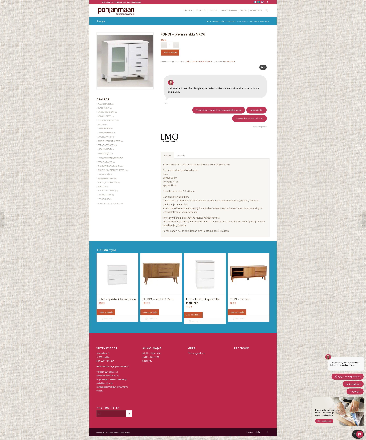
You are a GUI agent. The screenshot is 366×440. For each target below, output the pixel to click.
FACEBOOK (241, 348)
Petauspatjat (104, 153)
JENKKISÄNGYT (105, 149)
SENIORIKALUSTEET (105, 178)
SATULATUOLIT (105, 195)
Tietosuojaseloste (196, 353)
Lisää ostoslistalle (170, 52)
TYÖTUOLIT (104, 199)
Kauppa (101, 21)
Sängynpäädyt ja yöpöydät (110, 158)
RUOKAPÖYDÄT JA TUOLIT (108, 166)
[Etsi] (266, 10)
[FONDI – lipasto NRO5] (2, 220)
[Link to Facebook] (267, 2)
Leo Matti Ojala (229, 61)
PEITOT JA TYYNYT (105, 162)
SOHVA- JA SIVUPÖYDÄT (107, 182)
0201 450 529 (136, 2)
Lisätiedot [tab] (181, 155)
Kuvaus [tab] (167, 155)
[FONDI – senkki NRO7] (364, 220)
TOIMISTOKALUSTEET (106, 190)
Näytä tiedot (108, 319)
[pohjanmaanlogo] (116, 10)
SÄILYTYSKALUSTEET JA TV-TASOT (111, 170)
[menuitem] (188, 10)
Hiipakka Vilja (104, 174)
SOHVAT (101, 186)
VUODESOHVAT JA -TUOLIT (109, 203)
